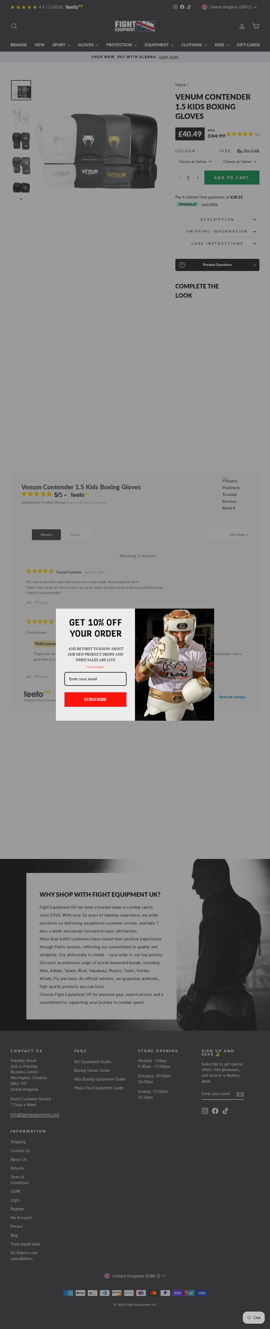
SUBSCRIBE (95, 699)
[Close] (207, 615)
